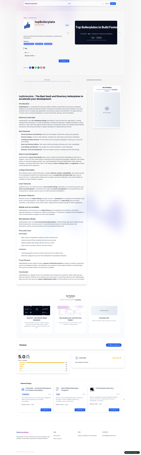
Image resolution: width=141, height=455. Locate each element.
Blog (69, 3)
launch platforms (28, 43)
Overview (47, 80)
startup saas (39, 43)
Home (25, 18)
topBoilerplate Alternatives (94, 80)
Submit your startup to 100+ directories (87, 435)
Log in (107, 3)
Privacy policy (56, 435)
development (48, 43)
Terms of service (57, 438)
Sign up (113, 3)
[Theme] (103, 3)
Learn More (114, 89)
